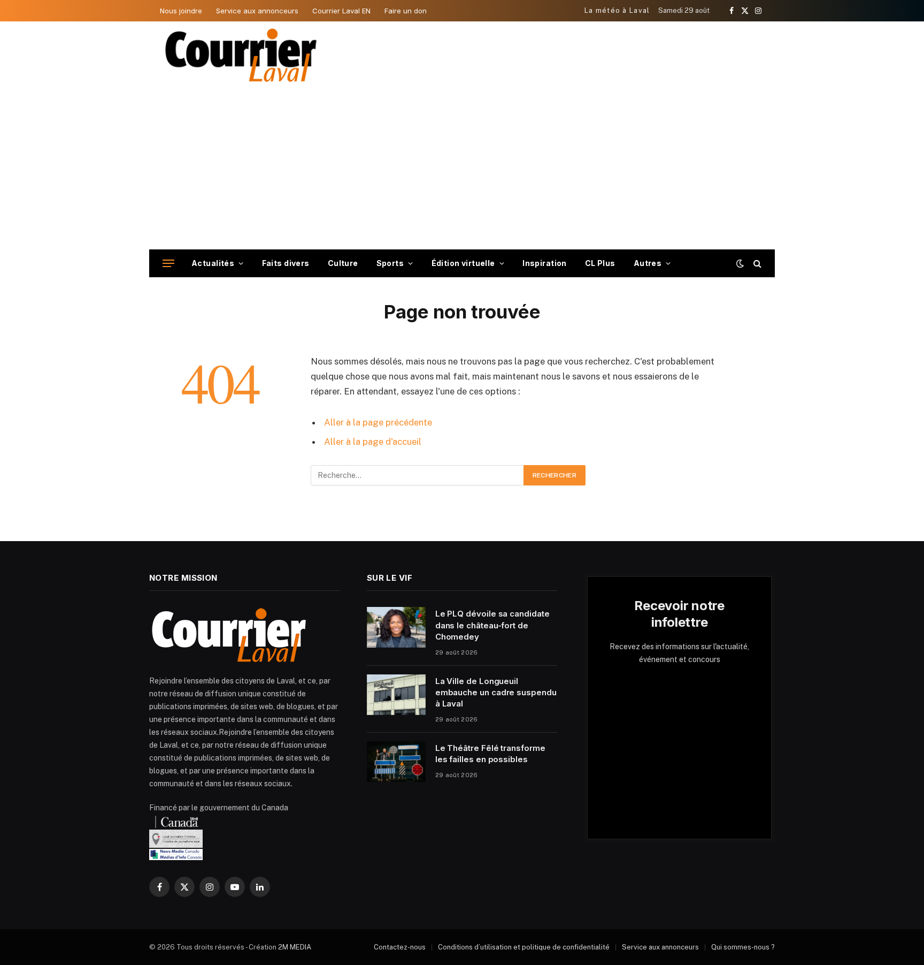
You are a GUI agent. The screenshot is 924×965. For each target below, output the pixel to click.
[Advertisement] (462, 169)
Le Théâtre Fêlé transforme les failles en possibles (490, 753)
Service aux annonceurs (257, 10)
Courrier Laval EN (341, 10)
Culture (343, 263)
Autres (648, 263)
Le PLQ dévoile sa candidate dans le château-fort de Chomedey (492, 625)
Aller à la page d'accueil (372, 441)
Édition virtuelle (463, 263)
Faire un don (405, 10)
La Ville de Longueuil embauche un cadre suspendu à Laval (496, 692)
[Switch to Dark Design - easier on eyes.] (740, 263)
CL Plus (600, 263)
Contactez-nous (400, 947)
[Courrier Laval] (241, 55)
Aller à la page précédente (378, 422)
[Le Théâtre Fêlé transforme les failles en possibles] (396, 761)
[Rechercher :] (418, 475)
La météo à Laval (617, 10)
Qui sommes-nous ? (743, 947)
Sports (390, 263)
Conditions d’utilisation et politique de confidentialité (524, 947)
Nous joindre (181, 10)
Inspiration (544, 263)
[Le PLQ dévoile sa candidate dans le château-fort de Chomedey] (396, 627)
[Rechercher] (756, 264)
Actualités (212, 263)
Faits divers (286, 263)
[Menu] (168, 264)
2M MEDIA (294, 947)
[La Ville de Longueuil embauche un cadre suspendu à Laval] (396, 694)
